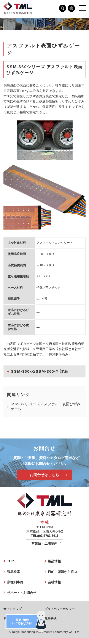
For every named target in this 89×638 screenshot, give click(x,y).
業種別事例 (15, 582)
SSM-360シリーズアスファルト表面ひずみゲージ (46, 406)
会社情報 (54, 582)
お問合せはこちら (44, 475)
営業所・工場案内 (44, 543)
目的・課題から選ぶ (62, 572)
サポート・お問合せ (21, 592)
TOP (10, 561)
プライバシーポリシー (59, 609)
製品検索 (13, 572)
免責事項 (50, 618)
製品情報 (54, 561)
